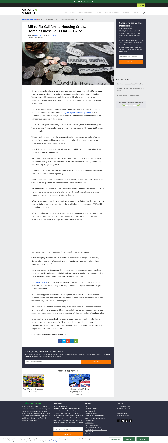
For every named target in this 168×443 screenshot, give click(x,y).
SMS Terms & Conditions (93, 427)
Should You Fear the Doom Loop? (128, 95)
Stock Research (90, 411)
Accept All (143, 439)
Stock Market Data (91, 413)
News (54, 35)
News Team (38, 35)
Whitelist (88, 434)
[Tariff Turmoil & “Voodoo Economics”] (33, 380)
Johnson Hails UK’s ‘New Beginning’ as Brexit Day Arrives (79, 391)
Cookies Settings (115, 439)
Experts (126, 13)
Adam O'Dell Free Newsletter (94, 416)
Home (24, 19)
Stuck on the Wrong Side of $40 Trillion (130, 84)
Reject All (129, 439)
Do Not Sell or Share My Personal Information (96, 430)
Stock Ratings (70, 13)
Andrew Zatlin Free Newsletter (95, 418)
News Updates (32, 19)
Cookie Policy (89, 423)
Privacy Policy (89, 420)
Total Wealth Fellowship (87, 1)
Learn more (33, 420)
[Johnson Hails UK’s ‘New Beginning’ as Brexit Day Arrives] (79, 380)
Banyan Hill (77, 1)
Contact (137, 13)
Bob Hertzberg (41, 282)
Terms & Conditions (91, 425)
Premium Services (85, 13)
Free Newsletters (112, 13)
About (87, 406)
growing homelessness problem (78, 112)
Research (98, 13)
